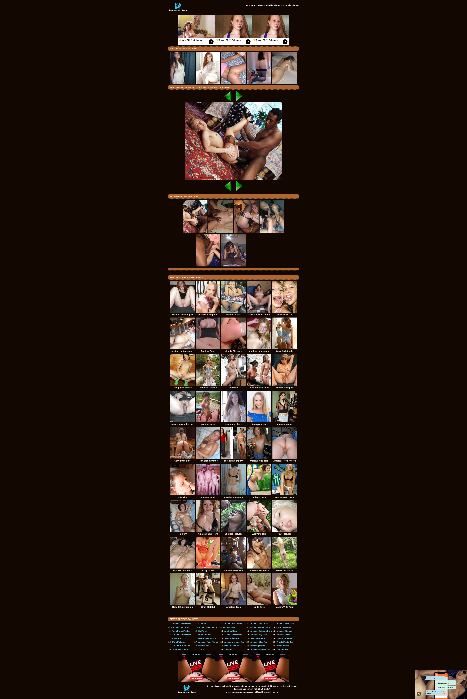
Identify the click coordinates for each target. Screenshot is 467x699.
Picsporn (176, 638)
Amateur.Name (283, 635)
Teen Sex (201, 624)
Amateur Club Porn (259, 642)
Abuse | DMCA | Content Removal (262, 692)
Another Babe (230, 631)
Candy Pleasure (283, 627)
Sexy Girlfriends (231, 638)
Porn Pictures (178, 642)
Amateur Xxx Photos (232, 624)
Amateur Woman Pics (207, 627)
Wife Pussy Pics (231, 646)
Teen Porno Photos (181, 631)
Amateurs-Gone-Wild (260, 649)
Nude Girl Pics (204, 635)
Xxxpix (201, 649)
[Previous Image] (228, 101)
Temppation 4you (180, 649)
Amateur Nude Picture (259, 627)
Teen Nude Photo (284, 638)
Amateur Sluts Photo (259, 624)
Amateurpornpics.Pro (234, 642)
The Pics (228, 649)
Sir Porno (202, 631)
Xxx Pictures (282, 649)
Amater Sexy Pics (258, 635)
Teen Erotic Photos (233, 635)
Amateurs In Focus (181, 646)
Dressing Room (257, 646)
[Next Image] (239, 101)
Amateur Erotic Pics (284, 624)
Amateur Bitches (284, 631)
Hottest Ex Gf (229, 627)
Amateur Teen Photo (180, 627)
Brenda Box (203, 646)
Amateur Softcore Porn (261, 631)
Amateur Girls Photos (181, 624)
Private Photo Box (284, 642)
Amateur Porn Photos (208, 642)
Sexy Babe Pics (257, 638)
